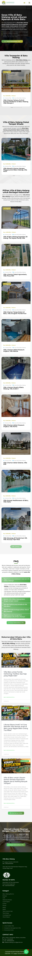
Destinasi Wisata (7, 899)
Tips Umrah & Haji (8, 911)
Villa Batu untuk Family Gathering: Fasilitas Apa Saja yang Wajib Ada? (15, 674)
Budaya (5, 896)
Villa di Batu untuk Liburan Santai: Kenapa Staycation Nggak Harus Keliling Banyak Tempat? (15, 780)
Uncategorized (7, 915)
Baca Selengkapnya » (9, 697)
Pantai (4, 905)
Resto (4, 909)
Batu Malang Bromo (8, 894)
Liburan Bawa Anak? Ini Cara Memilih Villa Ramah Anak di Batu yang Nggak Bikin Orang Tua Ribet (16, 727)
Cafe (4, 898)
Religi (4, 907)
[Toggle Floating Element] (26, 951)
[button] (24, 3)
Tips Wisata (6, 913)
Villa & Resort (6, 917)
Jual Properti (6, 901)
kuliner (4, 903)
